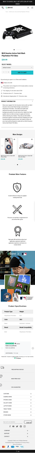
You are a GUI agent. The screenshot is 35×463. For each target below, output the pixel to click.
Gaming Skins (7, 396)
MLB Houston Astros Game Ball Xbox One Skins (25, 156)
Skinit (9, 7)
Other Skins (7, 415)
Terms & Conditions (17, 444)
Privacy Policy (25, 442)
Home (7, 11)
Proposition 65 (18, 442)
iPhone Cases (7, 399)
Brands (5, 412)
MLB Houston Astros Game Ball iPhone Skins (8, 156)
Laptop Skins (7, 406)
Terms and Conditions (21, 79)
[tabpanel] (9, 151)
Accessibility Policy (9, 442)
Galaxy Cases (7, 403)
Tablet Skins (7, 409)
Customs (6, 393)
